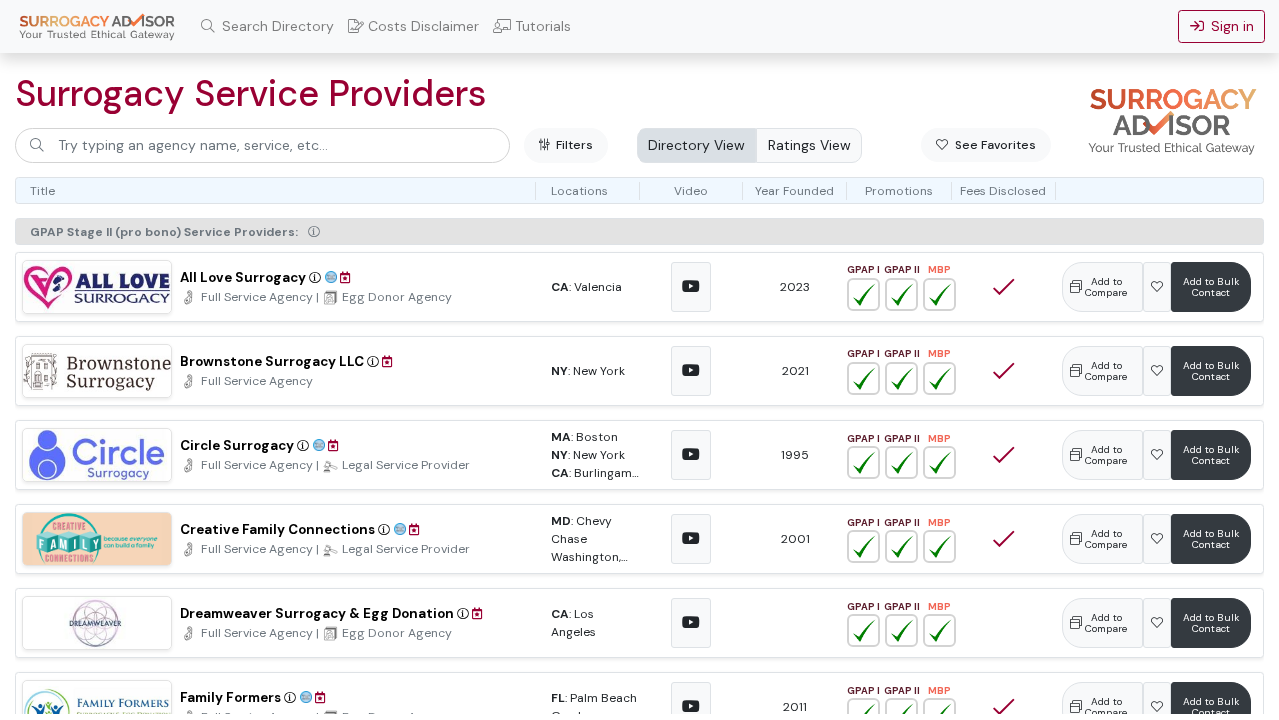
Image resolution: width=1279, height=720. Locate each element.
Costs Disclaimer (421, 26)
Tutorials (541, 26)
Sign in (1229, 26)
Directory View (696, 145)
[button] (314, 232)
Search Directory (276, 26)
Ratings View (809, 145)
